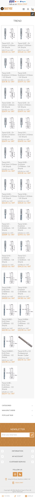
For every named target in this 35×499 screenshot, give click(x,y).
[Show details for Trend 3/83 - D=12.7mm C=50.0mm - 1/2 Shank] (9, 278)
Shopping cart (32, 9)
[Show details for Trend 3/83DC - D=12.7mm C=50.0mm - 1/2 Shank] (9, 341)
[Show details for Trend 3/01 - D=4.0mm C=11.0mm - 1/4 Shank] (25, 63)
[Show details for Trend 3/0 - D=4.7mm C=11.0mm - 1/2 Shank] (25, 123)
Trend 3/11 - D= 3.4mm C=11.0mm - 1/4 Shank (9, 45)
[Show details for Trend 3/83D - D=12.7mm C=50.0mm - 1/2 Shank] (9, 310)
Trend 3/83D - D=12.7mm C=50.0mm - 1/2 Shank (7, 322)
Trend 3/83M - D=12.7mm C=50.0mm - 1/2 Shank (23, 322)
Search (33, 14)
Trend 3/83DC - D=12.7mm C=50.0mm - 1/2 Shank (8, 354)
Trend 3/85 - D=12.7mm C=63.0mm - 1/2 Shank (8, 386)
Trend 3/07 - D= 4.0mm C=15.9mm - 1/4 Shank (25, 45)
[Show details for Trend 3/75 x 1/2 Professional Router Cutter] (25, 341)
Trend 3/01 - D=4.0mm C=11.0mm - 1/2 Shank (9, 75)
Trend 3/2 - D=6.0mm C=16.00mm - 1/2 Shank (24, 259)
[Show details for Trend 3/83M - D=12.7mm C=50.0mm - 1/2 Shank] (25, 310)
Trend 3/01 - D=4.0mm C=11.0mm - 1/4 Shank (25, 75)
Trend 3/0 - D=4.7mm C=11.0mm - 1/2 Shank (25, 135)
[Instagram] (15, 474)
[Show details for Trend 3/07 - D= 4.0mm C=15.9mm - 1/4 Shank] (25, 34)
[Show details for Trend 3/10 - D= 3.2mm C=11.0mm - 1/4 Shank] (25, 93)
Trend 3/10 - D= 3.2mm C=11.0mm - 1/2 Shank (9, 135)
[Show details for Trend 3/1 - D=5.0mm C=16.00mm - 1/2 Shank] (9, 214)
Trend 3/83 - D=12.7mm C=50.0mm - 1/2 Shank (7, 291)
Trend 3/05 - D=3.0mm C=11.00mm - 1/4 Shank (24, 165)
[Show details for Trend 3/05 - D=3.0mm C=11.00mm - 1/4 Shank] (25, 153)
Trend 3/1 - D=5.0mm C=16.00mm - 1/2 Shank (8, 227)
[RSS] (20, 474)
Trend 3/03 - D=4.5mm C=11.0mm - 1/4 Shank (9, 196)
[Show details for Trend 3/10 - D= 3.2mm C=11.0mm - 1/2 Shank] (9, 123)
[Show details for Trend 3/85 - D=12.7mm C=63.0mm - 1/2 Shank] (9, 373)
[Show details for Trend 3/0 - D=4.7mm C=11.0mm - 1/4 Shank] (9, 153)
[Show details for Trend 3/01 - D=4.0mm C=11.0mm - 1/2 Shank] (9, 63)
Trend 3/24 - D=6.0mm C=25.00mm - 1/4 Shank (24, 227)
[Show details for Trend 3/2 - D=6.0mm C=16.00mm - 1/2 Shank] (25, 246)
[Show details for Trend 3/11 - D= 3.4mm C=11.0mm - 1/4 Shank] (9, 34)
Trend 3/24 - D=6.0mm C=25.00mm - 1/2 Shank (24, 291)
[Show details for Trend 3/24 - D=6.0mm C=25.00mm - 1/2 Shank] (25, 278)
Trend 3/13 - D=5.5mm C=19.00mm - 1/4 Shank (8, 259)
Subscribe (32, 435)
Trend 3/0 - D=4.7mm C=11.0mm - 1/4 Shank (9, 164)
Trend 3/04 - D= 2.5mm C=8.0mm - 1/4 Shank (8, 105)
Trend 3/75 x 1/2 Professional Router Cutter (24, 353)
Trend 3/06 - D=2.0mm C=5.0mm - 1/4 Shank (25, 196)
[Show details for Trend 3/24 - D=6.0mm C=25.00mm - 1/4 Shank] (25, 214)
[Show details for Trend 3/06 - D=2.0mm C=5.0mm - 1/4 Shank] (25, 184)
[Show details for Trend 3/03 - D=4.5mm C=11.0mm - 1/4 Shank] (9, 184)
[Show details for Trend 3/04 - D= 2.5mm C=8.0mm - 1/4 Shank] (9, 93)
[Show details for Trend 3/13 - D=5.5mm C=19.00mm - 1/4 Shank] (9, 246)
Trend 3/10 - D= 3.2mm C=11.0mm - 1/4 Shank (25, 105)
